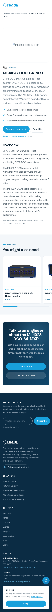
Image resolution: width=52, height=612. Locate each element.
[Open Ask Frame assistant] (46, 580)
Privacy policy (37, 596)
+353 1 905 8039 (10, 582)
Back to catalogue (26, 375)
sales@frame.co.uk (27, 567)
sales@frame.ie (24, 582)
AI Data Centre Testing (13, 499)
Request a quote (14, 129)
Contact (6, 545)
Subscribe (42, 421)
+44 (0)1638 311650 (11, 567)
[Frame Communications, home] (10, 5)
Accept (26, 603)
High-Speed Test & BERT (14, 490)
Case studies (8, 536)
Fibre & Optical (9, 481)
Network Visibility (10, 486)
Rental (5, 518)
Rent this (37, 129)
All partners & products (13, 495)
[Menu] (46, 5)
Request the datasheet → (14, 136)
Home (6, 14)
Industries (7, 513)
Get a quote (26, 366)
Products (14, 14)
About (5, 540)
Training (6, 522)
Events (6, 527)
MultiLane (23, 14)
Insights (6, 531)
